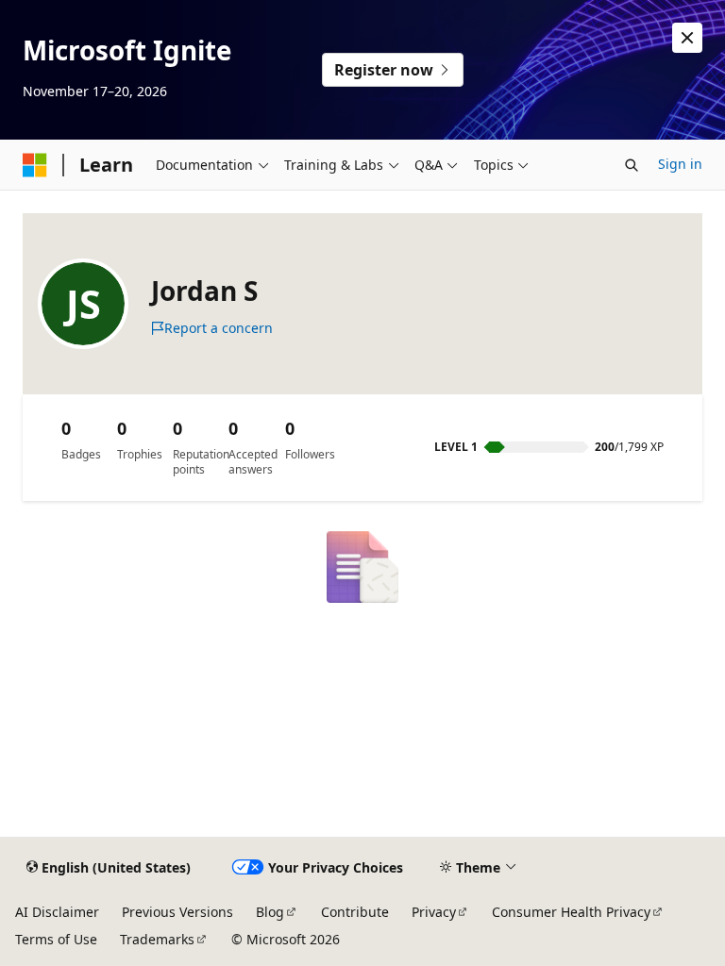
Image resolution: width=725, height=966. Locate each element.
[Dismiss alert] (687, 38)
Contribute (355, 912)
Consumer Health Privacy (571, 912)
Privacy (434, 912)
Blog (270, 912)
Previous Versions (177, 912)
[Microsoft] (35, 165)
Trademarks (157, 939)
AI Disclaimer (57, 912)
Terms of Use (56, 939)
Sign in (680, 164)
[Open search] (631, 165)
